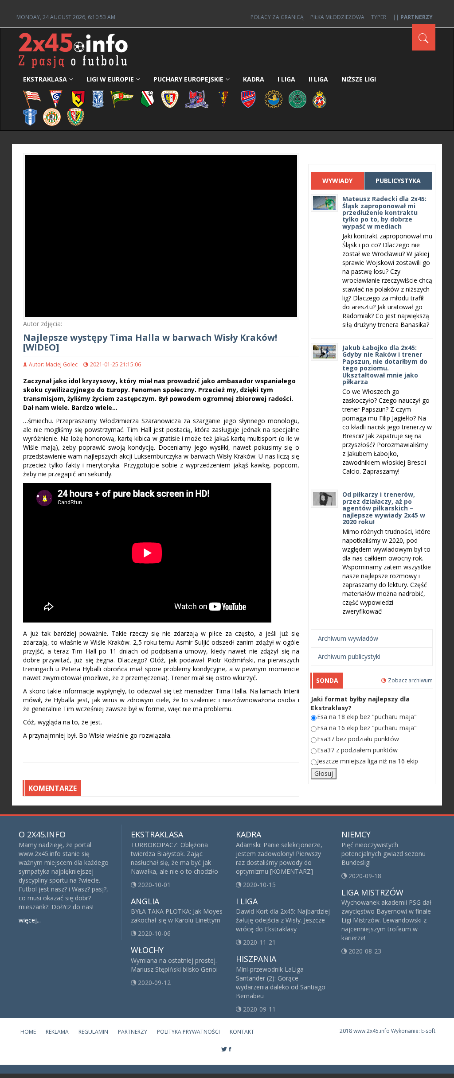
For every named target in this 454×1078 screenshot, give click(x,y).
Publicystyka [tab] (398, 180)
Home (28, 1031)
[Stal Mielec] (273, 98)
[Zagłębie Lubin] (52, 116)
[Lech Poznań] (98, 98)
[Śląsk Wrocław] (75, 116)
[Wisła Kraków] (319, 98)
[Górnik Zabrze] (56, 98)
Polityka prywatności (188, 1031)
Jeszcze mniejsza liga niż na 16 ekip (367, 761)
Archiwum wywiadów (348, 638)
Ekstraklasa (45, 79)
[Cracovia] (32, 98)
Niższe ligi (358, 79)
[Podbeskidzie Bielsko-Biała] (197, 98)
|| (413, 17)
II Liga (318, 79)
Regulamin (93, 1031)
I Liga (286, 79)
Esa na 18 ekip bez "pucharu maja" (367, 716)
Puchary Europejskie (188, 79)
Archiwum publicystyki (349, 656)
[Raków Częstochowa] (248, 98)
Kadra (253, 79)
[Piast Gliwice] (170, 98)
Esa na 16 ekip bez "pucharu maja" (367, 728)
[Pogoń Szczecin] (223, 98)
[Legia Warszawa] (147, 98)
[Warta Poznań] (297, 98)
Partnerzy (132, 1031)
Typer (378, 17)
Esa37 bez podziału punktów (358, 739)
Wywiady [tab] (337, 180)
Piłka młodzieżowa (337, 17)
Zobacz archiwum (410, 680)
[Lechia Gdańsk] (122, 98)
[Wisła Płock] (30, 116)
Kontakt (242, 1031)
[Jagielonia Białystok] (78, 98)
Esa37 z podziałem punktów (357, 750)
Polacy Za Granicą (277, 17)
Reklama (57, 1031)
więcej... (30, 920)
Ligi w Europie (110, 79)
